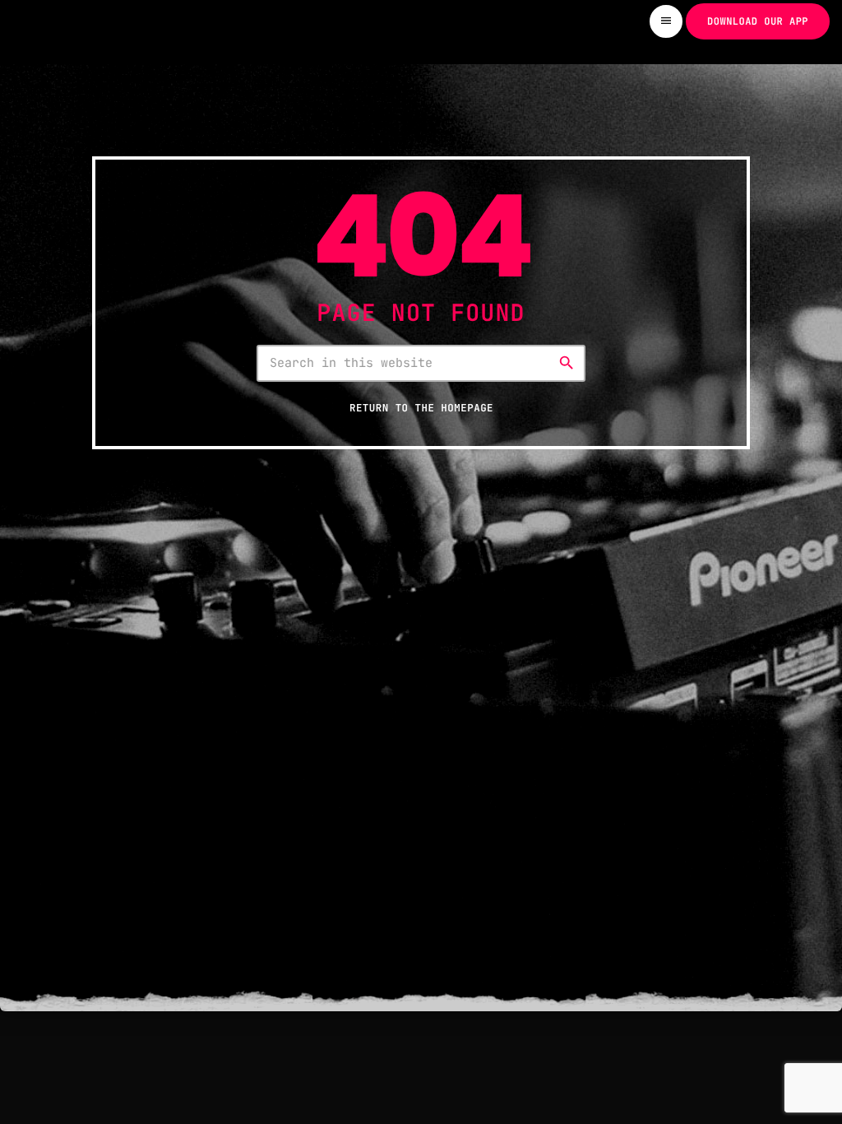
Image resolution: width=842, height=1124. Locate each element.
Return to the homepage (421, 408)
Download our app (757, 21)
